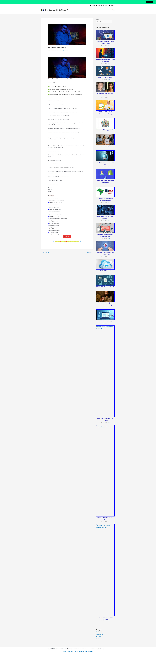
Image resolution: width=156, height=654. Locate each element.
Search (97, 19)
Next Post (90, 252)
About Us (76, 651)
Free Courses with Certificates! (56, 10)
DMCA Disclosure (89, 651)
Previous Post (45, 252)
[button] (113, 10)
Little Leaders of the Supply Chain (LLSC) (105, 130)
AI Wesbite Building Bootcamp (105, 321)
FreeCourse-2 (99, 636)
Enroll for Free (67, 236)
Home (64, 651)
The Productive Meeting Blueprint (105, 146)
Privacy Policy (70, 651)
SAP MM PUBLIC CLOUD (105, 270)
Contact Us (81, 651)
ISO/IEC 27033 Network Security (105, 77)
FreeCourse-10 (99, 634)
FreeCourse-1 (60, 50)
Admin (109, 45)
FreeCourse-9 (99, 639)
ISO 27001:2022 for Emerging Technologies (105, 287)
